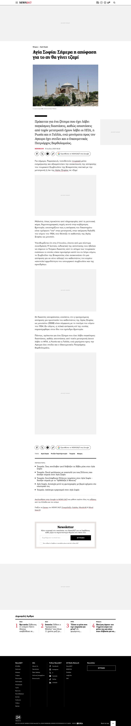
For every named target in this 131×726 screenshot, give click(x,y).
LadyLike (69, 675)
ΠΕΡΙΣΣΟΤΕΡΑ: (40, 463)
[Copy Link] (53, 154)
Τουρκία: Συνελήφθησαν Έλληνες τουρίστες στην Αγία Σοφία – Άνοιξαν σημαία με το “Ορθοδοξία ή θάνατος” (65, 479)
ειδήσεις (93, 499)
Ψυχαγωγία (18, 684)
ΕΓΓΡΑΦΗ (101, 668)
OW (67, 678)
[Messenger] (47, 154)
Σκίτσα (17, 697)
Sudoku (75, 507)
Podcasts (18, 700)
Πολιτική (17, 669)
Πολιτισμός (18, 681)
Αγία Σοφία (44, 47)
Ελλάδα (17, 666)
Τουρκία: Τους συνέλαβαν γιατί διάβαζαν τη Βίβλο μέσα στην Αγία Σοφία (66, 467)
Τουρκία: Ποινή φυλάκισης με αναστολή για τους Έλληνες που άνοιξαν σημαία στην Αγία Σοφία (64, 473)
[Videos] (101, 2)
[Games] (108, 2)
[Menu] (16, 2)
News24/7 (69, 666)
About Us (35, 666)
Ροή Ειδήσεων (19, 693)
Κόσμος (35, 47)
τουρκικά (76, 161)
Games (45, 507)
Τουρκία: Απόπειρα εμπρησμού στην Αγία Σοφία (58, 489)
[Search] (114, 2)
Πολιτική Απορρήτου (38, 675)
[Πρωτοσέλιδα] (97, 2)
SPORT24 (69, 669)
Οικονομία (18, 678)
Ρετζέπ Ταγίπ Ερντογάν (59, 453)
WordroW (83, 507)
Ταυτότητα (35, 669)
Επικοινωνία (36, 678)
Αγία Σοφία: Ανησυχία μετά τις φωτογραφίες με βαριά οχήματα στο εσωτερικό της (66, 485)
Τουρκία (72, 453)
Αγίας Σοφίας (61, 170)
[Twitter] (42, 154)
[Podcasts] (105, 2)
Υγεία (17, 687)
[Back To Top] (113, 723)
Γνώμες (17, 675)
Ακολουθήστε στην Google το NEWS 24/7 (51, 499)
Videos (17, 703)
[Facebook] (37, 154)
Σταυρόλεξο (66, 507)
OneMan (68, 672)
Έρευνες (17, 690)
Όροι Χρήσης (36, 672)
